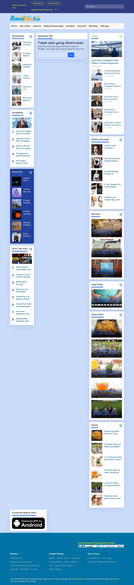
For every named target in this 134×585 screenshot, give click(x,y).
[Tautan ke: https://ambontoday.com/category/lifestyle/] (120, 284)
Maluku (52, 558)
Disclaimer (24, 569)
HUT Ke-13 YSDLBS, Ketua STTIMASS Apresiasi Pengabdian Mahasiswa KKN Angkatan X (24, 132)
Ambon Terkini (63, 558)
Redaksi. (116, 579)
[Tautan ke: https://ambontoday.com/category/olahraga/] (30, 249)
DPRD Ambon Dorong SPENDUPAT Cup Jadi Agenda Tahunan (22, 283)
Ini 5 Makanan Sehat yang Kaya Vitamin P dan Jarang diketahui (113, 458)
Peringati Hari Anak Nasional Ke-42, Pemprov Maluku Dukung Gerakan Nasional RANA (24, 154)
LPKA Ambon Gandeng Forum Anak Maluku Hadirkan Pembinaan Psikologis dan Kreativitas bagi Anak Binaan (111, 111)
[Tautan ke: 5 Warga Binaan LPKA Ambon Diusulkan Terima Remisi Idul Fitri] (16, 56)
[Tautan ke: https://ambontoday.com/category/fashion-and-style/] (120, 139)
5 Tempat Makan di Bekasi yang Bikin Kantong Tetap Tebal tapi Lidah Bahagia (112, 445)
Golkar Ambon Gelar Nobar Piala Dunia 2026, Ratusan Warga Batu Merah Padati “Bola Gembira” (24, 268)
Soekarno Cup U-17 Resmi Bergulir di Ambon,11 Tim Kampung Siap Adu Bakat (23, 275)
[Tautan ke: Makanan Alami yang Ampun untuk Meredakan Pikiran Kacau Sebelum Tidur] (96, 500)
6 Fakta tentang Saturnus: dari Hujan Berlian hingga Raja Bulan (27, 212)
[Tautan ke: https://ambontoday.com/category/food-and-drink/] (120, 315)
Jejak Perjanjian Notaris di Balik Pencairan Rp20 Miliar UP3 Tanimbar (27, 76)
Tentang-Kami (16, 558)
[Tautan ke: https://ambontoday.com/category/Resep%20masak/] (120, 425)
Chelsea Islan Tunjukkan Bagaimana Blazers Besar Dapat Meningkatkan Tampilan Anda (112, 146)
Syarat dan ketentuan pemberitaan (24, 565)
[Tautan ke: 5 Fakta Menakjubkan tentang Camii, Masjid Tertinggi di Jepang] (16, 203)
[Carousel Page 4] (102, 305)
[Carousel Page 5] (105, 305)
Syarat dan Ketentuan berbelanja (101, 562)
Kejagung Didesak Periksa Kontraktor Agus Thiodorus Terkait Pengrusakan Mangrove (27, 65)
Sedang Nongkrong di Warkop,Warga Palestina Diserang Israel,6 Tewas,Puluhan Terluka (27, 223)
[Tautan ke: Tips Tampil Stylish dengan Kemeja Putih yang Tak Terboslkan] (96, 162)
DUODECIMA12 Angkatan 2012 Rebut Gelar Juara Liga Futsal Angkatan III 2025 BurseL (23, 320)
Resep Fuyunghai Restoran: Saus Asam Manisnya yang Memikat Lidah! (111, 432)
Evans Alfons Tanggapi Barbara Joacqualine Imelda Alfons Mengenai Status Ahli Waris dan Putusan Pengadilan (113, 85)
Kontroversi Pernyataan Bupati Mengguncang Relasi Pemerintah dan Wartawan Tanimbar (27, 88)
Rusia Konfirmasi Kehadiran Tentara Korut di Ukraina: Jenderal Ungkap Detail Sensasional (27, 235)
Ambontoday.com (79, 579)
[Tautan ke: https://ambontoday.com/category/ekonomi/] (120, 214)
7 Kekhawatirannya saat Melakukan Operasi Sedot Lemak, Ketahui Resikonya (106, 300)
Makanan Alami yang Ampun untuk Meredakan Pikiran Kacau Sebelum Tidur (112, 497)
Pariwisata (75, 558)
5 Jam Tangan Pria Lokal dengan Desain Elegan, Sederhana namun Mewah (112, 185)
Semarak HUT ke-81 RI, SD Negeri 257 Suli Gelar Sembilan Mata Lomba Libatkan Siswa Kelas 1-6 (23, 139)
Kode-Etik (14, 569)
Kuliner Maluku (55, 569)
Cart (103, 558)
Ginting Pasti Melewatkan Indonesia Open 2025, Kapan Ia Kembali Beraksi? (27, 179)
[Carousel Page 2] (96, 305)
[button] (121, 6)
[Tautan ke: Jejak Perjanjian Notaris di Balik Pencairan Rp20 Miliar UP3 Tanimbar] (16, 78)
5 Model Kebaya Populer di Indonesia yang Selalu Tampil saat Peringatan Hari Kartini (112, 172)
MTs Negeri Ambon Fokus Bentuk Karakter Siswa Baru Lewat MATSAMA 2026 (23, 162)
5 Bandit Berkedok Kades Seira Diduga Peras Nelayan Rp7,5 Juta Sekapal (112, 72)
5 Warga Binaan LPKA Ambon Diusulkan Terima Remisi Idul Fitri (27, 54)
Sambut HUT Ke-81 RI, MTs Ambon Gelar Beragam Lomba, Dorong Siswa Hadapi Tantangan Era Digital (23, 147)
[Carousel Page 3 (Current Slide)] (99, 305)
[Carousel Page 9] (117, 305)
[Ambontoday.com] (25, 18)
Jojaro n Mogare (71, 562)
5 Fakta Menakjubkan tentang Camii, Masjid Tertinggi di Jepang (27, 201)
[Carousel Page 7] (111, 305)
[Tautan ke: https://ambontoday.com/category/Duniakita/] (30, 172)
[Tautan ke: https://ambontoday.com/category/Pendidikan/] (30, 113)
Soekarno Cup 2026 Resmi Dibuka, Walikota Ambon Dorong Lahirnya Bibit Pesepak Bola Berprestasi (23, 290)
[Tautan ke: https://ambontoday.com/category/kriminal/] (30, 36)
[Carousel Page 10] (120, 305)
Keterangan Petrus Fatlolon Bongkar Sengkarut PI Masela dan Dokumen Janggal (27, 43)
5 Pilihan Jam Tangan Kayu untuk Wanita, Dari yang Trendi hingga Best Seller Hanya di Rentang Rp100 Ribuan (112, 198)
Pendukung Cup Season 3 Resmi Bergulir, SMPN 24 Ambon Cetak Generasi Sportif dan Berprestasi (23, 298)
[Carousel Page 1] (93, 305)
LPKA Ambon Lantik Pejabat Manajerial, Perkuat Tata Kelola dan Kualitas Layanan (113, 124)
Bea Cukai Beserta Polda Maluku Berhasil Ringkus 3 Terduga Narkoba (27, 99)
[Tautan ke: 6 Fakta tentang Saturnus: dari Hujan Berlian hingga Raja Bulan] (16, 214)
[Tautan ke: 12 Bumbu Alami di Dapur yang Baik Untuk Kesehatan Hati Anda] (96, 474)
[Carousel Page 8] (114, 305)
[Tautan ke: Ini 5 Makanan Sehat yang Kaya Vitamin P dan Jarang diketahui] (96, 461)
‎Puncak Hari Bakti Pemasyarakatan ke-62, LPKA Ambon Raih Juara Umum (23, 305)
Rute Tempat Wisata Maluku (61, 565)
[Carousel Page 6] (108, 305)
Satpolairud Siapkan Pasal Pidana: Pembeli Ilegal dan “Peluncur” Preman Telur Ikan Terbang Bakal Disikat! (106, 61)
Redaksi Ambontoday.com (21, 562)
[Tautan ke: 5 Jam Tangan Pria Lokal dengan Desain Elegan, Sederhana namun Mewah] (96, 188)
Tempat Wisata (55, 562)
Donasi (34, 569)
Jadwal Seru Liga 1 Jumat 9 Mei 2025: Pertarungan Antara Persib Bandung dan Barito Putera (27, 190)
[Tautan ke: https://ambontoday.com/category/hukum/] (120, 36)
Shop (109, 558)
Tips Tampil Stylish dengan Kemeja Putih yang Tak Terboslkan (112, 159)
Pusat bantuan (94, 558)
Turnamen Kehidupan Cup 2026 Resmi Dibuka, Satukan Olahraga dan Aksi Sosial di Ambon (23, 312)
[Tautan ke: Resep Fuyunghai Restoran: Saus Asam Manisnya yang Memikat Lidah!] (96, 435)
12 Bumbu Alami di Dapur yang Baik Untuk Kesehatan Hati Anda (112, 471)
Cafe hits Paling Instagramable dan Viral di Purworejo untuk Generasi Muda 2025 (112, 484)
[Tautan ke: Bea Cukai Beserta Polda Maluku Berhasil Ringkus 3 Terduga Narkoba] (16, 101)
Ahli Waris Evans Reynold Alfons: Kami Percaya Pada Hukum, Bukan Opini (112, 98)
